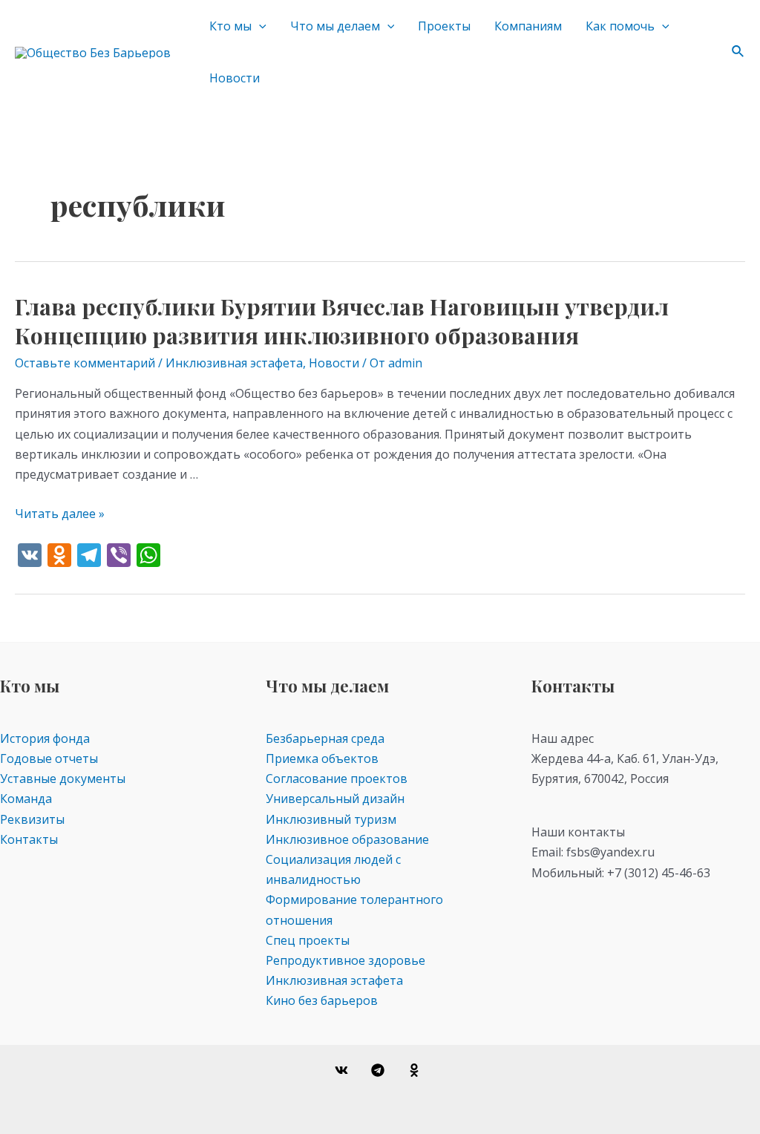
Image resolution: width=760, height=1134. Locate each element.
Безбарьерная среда (325, 738)
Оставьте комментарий (85, 363)
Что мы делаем (335, 26)
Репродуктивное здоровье (345, 960)
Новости (234, 78)
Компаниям (528, 26)
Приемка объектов (322, 758)
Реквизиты (32, 819)
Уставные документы (62, 778)
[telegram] (380, 1070)
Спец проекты (308, 940)
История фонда (45, 738)
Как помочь (620, 26)
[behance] (416, 1070)
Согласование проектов (336, 778)
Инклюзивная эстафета (234, 363)
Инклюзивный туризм (331, 819)
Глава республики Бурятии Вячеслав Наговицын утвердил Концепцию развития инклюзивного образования (342, 321)
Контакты (29, 839)
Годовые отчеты (49, 758)
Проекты (444, 26)
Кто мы (230, 26)
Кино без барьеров (322, 1000)
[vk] (344, 1070)
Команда (26, 798)
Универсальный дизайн (335, 798)
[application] (259, 26)
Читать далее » (60, 513)
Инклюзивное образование (347, 839)
